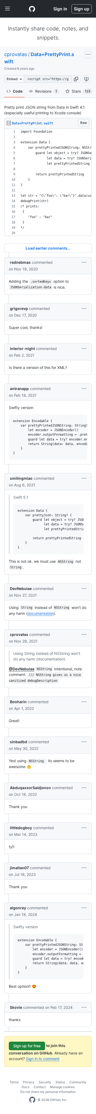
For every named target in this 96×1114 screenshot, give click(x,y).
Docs (25, 1087)
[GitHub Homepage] (32, 1099)
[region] (48, 182)
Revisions (46, 91)
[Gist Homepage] (32, 9)
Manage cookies (62, 1087)
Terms (14, 1082)
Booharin (18, 701)
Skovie (16, 1007)
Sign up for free (27, 1046)
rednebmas (20, 262)
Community (77, 1082)
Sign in (60, 8)
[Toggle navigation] (7, 8)
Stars (81, 91)
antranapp (19, 388)
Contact (40, 1087)
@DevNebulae (21, 669)
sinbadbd (18, 741)
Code (17, 91)
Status (60, 1082)
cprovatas (15, 54)
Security (45, 1082)
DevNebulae (21, 588)
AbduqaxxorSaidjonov (30, 787)
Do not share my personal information (48, 1092)
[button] (76, 79)
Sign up (81, 8)
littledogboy (21, 827)
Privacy (28, 1082)
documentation (40, 613)
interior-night (22, 348)
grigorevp (19, 308)
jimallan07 (19, 867)
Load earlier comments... (48, 248)
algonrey (18, 908)
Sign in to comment (42, 1058)
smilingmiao (21, 478)
